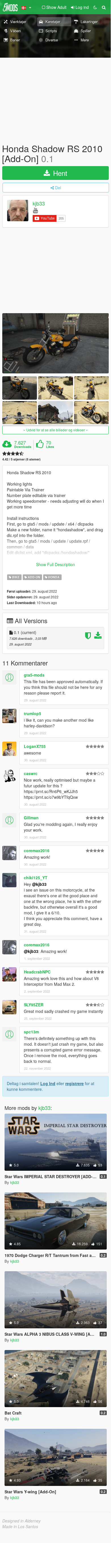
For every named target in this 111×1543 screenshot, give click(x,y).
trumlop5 (32, 713)
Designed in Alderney (21, 1521)
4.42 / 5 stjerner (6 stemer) (21, 459)
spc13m (31, 1032)
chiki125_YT (35, 877)
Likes (50, 446)
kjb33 (39, 203)
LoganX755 (35, 746)
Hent (59, 173)
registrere (74, 1083)
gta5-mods (34, 675)
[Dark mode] (95, 7)
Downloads (22, 446)
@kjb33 (39, 884)
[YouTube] (35, 210)
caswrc (30, 773)
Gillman (31, 817)
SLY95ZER (33, 1004)
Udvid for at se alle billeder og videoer (56, 429)
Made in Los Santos (20, 1526)
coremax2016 (36, 850)
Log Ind (47, 1083)
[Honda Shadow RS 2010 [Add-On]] (55, 343)
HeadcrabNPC (37, 972)
